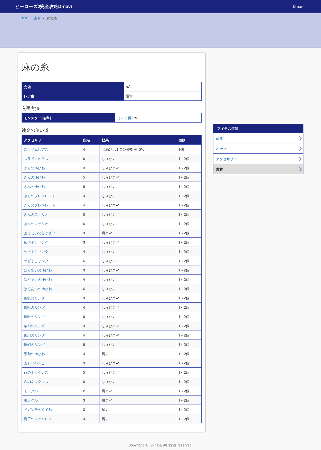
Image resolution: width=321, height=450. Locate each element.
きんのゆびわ (34, 167)
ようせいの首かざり (39, 232)
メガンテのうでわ (38, 409)
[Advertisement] (160, 35)
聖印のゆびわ (34, 353)
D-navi (298, 6)
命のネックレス (36, 372)
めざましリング (36, 242)
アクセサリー (226, 158)
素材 (37, 17)
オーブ (221, 148)
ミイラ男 (124, 117)
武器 (219, 138)
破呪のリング (34, 297)
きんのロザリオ (36, 214)
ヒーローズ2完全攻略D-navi (43, 6)
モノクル (31, 390)
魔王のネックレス (38, 418)
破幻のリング (34, 325)
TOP (24, 17)
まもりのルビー (36, 362)
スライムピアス (36, 149)
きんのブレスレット (39, 195)
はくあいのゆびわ (38, 269)
